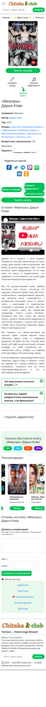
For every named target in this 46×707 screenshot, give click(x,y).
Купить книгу (23, 199)
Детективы (23, 608)
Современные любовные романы (19, 130)
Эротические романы (13, 133)
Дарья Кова (15, 117)
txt (8, 448)
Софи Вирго (31, 502)
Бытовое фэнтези (23, 602)
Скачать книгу (34, 193)
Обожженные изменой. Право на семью (11, 498)
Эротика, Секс (24, 136)
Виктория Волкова (12, 502)
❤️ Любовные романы (23, 596)
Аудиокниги (23, 585)
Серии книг (23, 591)
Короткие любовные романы (26, 126)
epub (38, 448)
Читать (12, 508)
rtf (28, 448)
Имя (4, 559)
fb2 (18, 448)
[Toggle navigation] (3, 3)
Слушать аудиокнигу (31, 187)
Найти (38, 9)
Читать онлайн (23, 70)
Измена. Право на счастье (33, 498)
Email (4, 566)
